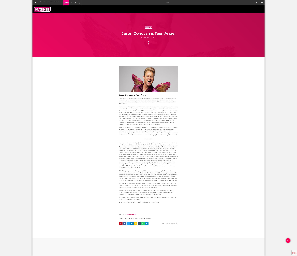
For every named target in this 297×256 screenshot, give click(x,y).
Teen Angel (148, 218)
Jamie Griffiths (131, 214)
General (148, 27)
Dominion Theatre (124, 218)
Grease (132, 218)
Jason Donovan (140, 218)
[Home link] (42, 9)
